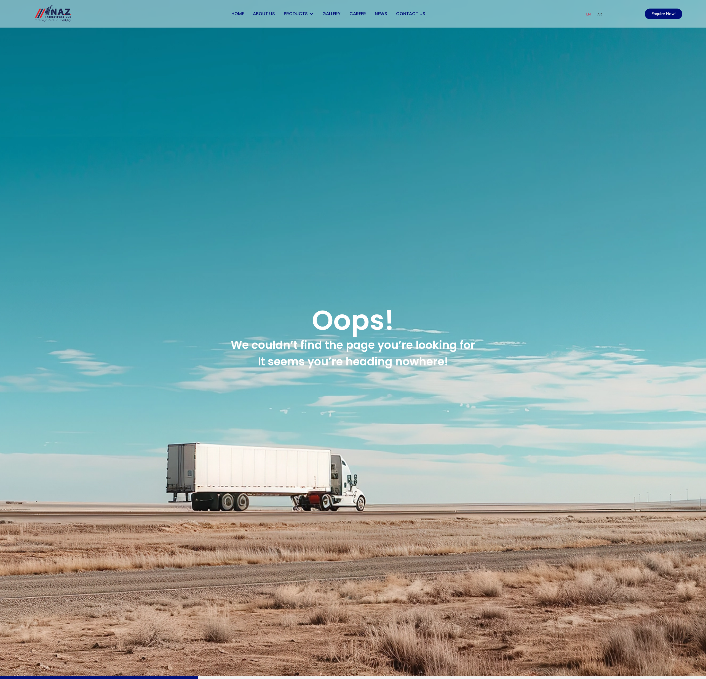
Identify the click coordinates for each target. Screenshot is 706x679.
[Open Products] (311, 13)
